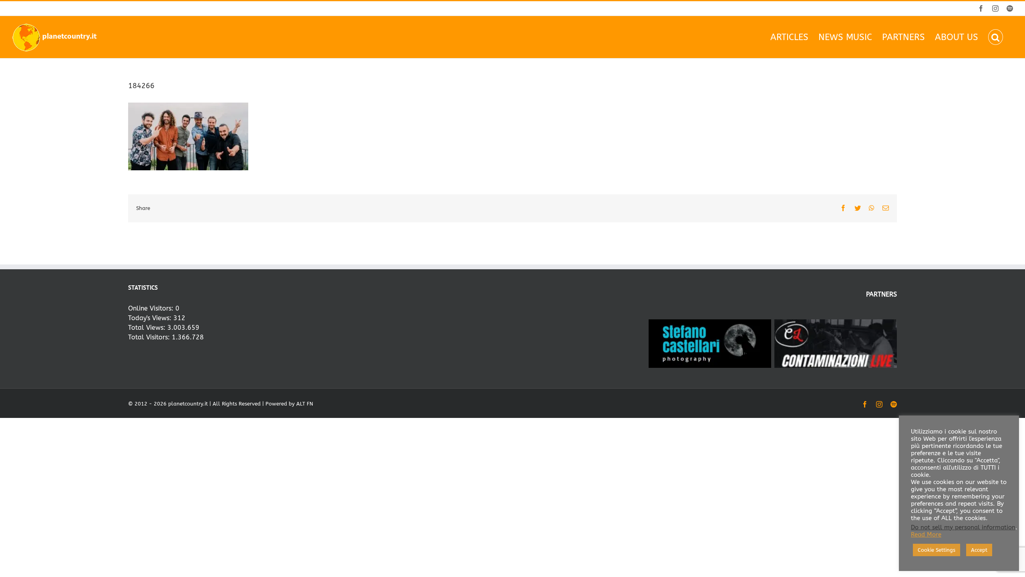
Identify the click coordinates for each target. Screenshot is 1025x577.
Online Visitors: (151, 308)
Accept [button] (979, 550)
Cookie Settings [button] (936, 550)
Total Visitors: (150, 337)
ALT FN (304, 404)
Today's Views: (150, 318)
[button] (995, 37)
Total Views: (147, 327)
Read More (926, 534)
